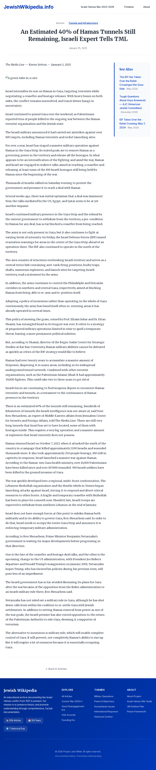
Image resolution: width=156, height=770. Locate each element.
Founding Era (68, 720)
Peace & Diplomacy (104, 701)
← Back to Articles (56, 668)
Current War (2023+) (72, 701)
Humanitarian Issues (104, 706)
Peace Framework (136, 711)
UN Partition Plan (135, 706)
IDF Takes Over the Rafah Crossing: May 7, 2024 (132, 123)
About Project (134, 696)
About (146, 6)
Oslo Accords (69, 715)
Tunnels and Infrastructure (83, 23)
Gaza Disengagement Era (73, 708)
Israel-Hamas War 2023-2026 (97, 6)
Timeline (129, 6)
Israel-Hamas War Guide (139, 701)
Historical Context (103, 716)
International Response (106, 711)
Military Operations (103, 696)
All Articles (67, 696)
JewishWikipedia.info (28, 7)
